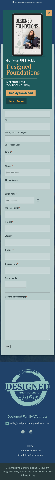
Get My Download (21, 93)
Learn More (16, 101)
